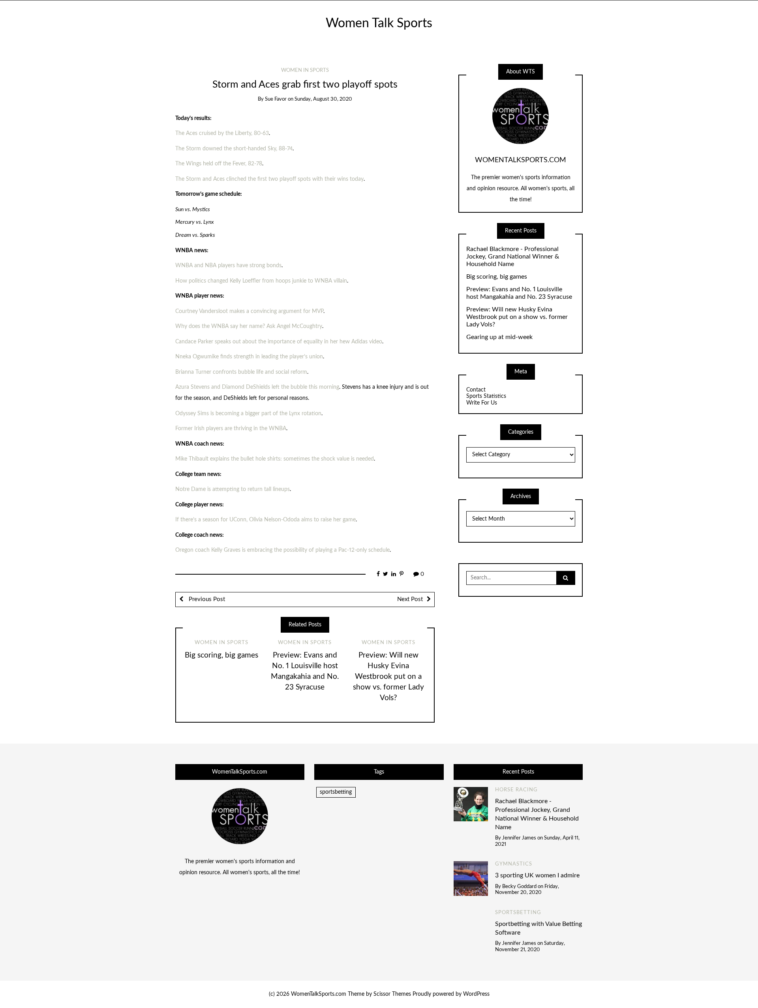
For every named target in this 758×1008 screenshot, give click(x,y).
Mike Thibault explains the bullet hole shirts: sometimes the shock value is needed (274, 459)
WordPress (476, 994)
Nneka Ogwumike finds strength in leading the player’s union (249, 357)
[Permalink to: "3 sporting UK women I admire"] (471, 878)
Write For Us (481, 403)
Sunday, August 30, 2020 (323, 99)
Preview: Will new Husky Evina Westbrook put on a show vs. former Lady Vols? (388, 677)
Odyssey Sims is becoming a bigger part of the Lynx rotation (248, 413)
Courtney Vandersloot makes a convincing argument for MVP (249, 311)
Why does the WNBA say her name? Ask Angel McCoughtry (248, 326)
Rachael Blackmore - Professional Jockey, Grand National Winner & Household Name (512, 256)
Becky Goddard (519, 886)
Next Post (410, 599)
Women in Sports (305, 70)
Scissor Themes (392, 994)
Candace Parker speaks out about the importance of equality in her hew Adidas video (278, 342)
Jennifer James (519, 838)
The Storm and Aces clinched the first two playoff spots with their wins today (269, 179)
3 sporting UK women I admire (537, 875)
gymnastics (513, 864)
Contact (476, 390)
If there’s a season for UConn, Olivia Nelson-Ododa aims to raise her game (265, 520)
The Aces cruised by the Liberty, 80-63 (222, 133)
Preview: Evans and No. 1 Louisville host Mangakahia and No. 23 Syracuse (519, 293)
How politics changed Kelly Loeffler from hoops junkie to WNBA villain (261, 281)
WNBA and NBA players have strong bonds (228, 265)
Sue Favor (276, 99)
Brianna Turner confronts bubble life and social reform (241, 372)
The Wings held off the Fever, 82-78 (218, 164)
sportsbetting (336, 792)
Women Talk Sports (379, 23)
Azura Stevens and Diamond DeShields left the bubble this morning (257, 387)
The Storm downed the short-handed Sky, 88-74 (234, 149)
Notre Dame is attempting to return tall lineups (232, 489)
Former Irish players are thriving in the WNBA (230, 428)
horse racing (516, 790)
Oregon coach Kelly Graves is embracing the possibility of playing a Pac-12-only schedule (282, 550)
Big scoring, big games (221, 655)
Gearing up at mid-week (499, 337)
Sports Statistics (486, 396)
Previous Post (206, 599)
